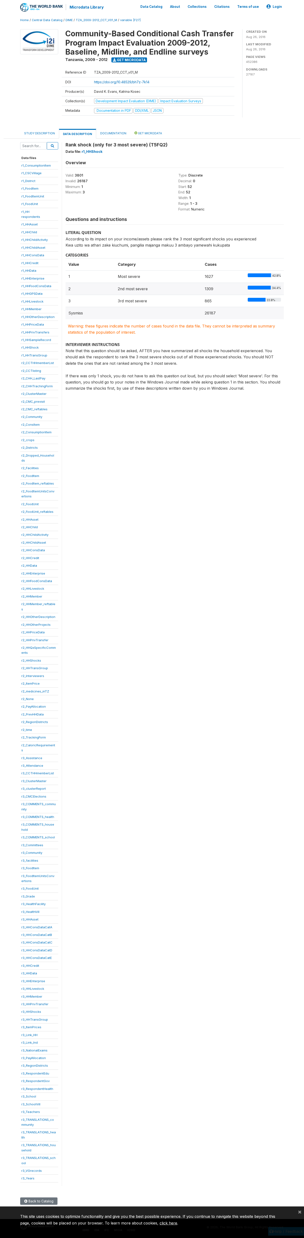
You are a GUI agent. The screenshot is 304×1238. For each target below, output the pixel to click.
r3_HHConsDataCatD (36, 950)
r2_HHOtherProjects (36, 624)
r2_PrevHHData (32, 714)
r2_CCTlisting (31, 371)
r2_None (27, 699)
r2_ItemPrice (30, 683)
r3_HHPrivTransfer (34, 1004)
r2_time (26, 730)
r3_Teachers (30, 1112)
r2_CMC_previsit (33, 401)
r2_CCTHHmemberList (37, 363)
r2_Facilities (30, 468)
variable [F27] (130, 20)
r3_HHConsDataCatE (36, 958)
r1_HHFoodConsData (36, 286)
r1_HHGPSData (32, 293)
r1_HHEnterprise (32, 278)
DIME (69, 20)
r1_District (28, 181)
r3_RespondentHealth (37, 1089)
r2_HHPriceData (33, 632)
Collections (197, 7)
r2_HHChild (29, 527)
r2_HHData (29, 565)
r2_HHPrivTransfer (34, 640)
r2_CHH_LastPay (33, 378)
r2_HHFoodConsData (36, 581)
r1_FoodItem (29, 188)
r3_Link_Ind (29, 1042)
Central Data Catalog (47, 20)
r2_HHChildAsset (33, 542)
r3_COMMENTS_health (37, 817)
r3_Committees (32, 845)
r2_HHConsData (33, 550)
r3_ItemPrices (31, 1027)
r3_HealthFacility (33, 904)
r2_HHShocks (31, 660)
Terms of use (248, 7)
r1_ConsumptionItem (36, 165)
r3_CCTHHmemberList (37, 773)
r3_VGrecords (31, 1171)
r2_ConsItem (30, 424)
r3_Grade (28, 896)
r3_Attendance (32, 765)
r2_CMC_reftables (34, 409)
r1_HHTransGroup (34, 355)
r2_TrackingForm (33, 737)
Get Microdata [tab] (149, 133)
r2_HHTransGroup (34, 668)
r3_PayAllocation (33, 1058)
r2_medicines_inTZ (35, 691)
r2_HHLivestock (32, 588)
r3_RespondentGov (35, 1081)
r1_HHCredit (29, 263)
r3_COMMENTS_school (38, 837)
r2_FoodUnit (30, 504)
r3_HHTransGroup (34, 1019)
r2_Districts (29, 447)
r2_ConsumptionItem (36, 432)
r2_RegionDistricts (34, 722)
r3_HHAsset (29, 919)
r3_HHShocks (31, 1012)
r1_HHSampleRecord (36, 340)
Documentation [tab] (113, 133)
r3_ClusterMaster (34, 781)
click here (168, 1223)
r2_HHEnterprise (33, 573)
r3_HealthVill (30, 912)
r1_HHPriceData (32, 324)
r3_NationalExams (34, 1050)
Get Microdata (131, 60)
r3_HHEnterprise (33, 981)
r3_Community (31, 853)
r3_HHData (29, 973)
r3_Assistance (31, 758)
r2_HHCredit (30, 558)
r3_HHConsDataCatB (36, 935)
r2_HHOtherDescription (38, 617)
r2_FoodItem (30, 476)
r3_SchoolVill (30, 1104)
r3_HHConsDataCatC (36, 942)
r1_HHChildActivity (34, 240)
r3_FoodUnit (30, 888)
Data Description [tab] (77, 134)
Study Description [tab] (39, 133)
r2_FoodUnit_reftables (37, 512)
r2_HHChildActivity (34, 535)
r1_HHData (28, 270)
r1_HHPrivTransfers (35, 332)
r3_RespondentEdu (35, 1073)
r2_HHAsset (29, 519)
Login (277, 7)
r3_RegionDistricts (34, 1065)
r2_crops (27, 440)
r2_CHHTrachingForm (37, 386)
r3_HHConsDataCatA (36, 927)
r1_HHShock (30, 347)
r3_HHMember (31, 996)
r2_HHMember (31, 596)
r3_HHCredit (30, 965)
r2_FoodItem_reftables (37, 483)
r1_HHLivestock (32, 301)
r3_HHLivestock (32, 988)
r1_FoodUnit (29, 204)
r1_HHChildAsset (33, 247)
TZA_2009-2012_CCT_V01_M (96, 20)
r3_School (28, 1096)
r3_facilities (29, 860)
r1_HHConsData (32, 255)
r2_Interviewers (32, 676)
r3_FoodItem (30, 868)
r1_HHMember (31, 309)
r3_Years (27, 1178)
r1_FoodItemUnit (32, 196)
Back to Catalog (40, 1201)
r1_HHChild (29, 232)
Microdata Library (87, 7)
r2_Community (31, 417)
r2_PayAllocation (33, 706)
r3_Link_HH (29, 1035)
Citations (222, 7)
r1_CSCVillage (31, 173)
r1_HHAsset (29, 224)
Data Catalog (151, 7)
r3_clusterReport (33, 788)
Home (24, 20)
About (175, 7)
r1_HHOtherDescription (38, 317)
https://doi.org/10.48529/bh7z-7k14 (121, 82)
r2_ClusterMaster (34, 394)
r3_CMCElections (33, 796)
